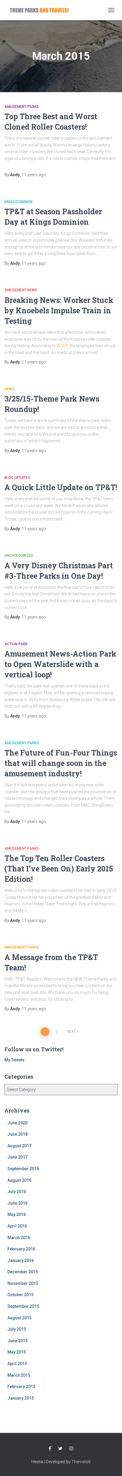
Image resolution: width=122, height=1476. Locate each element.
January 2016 (20, 1260)
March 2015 (18, 1375)
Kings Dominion (18, 202)
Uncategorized (18, 555)
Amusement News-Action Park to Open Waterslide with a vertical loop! (60, 664)
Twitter (60, 1448)
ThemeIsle (81, 1461)
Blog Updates (17, 478)
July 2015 (16, 1329)
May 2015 (16, 1352)
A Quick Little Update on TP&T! (60, 487)
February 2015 (21, 1386)
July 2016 (16, 1191)
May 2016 (16, 1214)
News (9, 389)
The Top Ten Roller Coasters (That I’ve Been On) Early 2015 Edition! (58, 868)
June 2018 (17, 1134)
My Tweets (14, 1060)
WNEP (62, 345)
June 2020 (17, 1123)
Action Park (16, 644)
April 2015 (17, 1363)
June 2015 (17, 1340)
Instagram (71, 1448)
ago (34, 174)
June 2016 (17, 1203)
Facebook (50, 1448)
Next (71, 1032)
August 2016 (19, 1180)
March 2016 (18, 1237)
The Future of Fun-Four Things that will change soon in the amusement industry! (60, 763)
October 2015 (20, 1294)
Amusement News (20, 290)
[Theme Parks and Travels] (41, 10)
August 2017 (19, 1145)
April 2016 (17, 1226)
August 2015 (19, 1318)
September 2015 (23, 1306)
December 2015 (22, 1271)
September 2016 (23, 1168)
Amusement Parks (21, 107)
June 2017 (17, 1157)
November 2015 (22, 1283)
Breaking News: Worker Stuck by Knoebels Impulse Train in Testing (58, 310)
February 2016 (21, 1249)
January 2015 (20, 1398)
